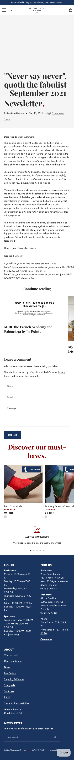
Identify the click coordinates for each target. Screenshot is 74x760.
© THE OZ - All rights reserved (44, 750)
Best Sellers (10, 673)
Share (7, 119)
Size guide (9, 685)
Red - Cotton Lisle (13, 506)
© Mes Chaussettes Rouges (15, 750)
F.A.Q (7, 697)
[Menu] (4, 10)
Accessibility (22, 703)
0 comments (58, 113)
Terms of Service (24, 376)
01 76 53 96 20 (48, 588)
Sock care (9, 691)
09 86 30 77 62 (48, 612)
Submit (13, 435)
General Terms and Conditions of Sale (13, 711)
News (7, 667)
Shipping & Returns (14, 679)
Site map (8, 703)
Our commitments (13, 661)
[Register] (55, 737)
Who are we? (11, 655)
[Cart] (70, 10)
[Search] (11, 10)
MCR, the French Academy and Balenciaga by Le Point (28, 329)
